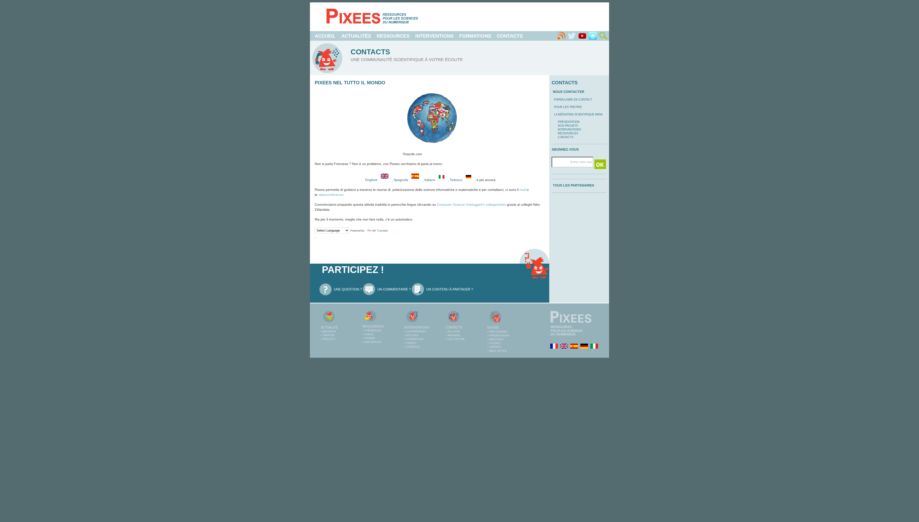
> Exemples (412, 346)
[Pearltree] (593, 36)
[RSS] (561, 36)
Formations (475, 36)
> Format (368, 338)
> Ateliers (411, 335)
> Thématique (371, 330)
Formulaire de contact (573, 99)
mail (523, 190)
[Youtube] (582, 36)
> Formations (414, 339)
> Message (453, 335)
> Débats (410, 342)
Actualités (356, 36)
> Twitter (328, 335)
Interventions (434, 36)
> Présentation (498, 335)
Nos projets (568, 125)
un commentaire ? (394, 289)
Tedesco (456, 180)
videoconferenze (330, 195)
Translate (382, 230)
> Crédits (494, 347)
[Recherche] (603, 36)
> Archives (328, 331)
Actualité (329, 327)
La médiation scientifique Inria (578, 114)
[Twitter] (572, 36)
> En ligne (453, 331)
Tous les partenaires (573, 185)
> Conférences (415, 331)
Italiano (430, 180)
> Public (368, 334)
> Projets (328, 339)
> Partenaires (497, 331)
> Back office (497, 350)
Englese (371, 180)
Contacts (510, 36)
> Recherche (371, 341)
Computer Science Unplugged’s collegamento (471, 204)
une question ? (348, 289)
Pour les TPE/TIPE (568, 107)
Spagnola (401, 180)
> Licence (494, 343)
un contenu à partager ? (449, 289)
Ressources (393, 36)
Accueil (325, 36)
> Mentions (495, 339)
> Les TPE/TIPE (455, 339)
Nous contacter (568, 92)
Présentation (569, 122)
